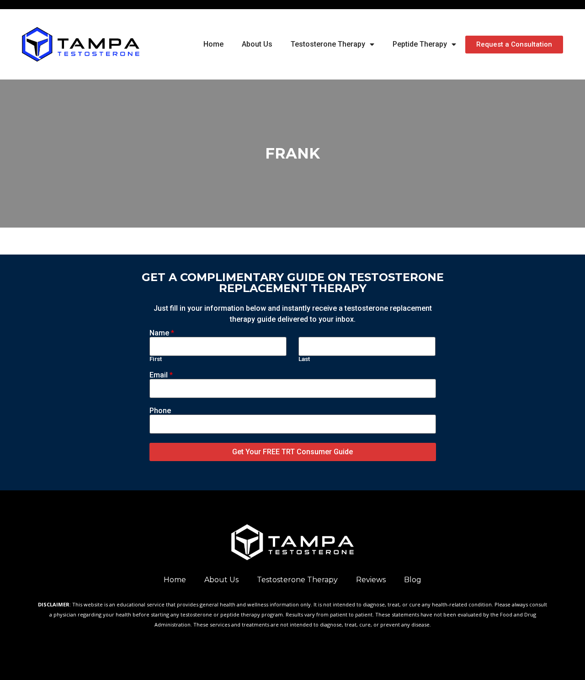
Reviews (371, 579)
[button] (514, 44)
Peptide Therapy (420, 44)
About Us (257, 44)
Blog (412, 579)
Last (304, 359)
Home (213, 44)
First (155, 359)
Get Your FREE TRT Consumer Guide (292, 451)
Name (161, 333)
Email (161, 375)
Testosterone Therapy (328, 44)
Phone (160, 410)
